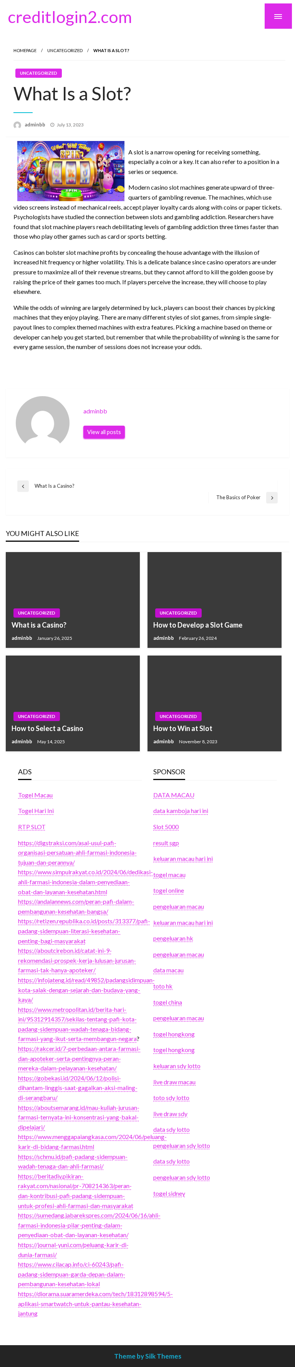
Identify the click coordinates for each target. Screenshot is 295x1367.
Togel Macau (35, 794)
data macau (168, 970)
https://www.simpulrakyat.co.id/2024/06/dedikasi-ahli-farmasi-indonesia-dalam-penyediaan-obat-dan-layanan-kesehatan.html (85, 881)
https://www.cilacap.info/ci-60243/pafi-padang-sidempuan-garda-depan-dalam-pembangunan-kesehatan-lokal (71, 1273)
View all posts (104, 432)
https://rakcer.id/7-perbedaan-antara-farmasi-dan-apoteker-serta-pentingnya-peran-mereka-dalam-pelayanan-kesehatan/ (79, 1058)
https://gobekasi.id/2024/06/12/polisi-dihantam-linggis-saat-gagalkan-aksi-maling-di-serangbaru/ (78, 1087)
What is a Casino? (39, 625)
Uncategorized (65, 50)
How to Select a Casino (47, 728)
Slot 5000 (166, 826)
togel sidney (169, 1193)
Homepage (24, 50)
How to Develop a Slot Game (197, 625)
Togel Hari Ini (36, 810)
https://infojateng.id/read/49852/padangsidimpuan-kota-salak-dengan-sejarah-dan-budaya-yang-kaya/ (86, 989)
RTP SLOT (32, 826)
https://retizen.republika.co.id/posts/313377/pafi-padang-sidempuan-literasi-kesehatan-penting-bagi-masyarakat (84, 930)
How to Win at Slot (182, 728)
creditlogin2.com (70, 16)
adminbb (35, 124)
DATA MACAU (173, 794)
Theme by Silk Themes (147, 1356)
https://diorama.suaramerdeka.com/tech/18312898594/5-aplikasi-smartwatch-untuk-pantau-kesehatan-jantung (95, 1303)
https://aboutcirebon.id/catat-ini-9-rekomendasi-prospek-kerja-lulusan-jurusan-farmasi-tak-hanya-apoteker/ (77, 960)
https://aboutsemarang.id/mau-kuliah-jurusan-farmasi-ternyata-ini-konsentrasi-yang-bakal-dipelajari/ (78, 1117)
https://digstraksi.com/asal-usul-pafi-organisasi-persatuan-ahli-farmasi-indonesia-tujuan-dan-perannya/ (77, 852)
